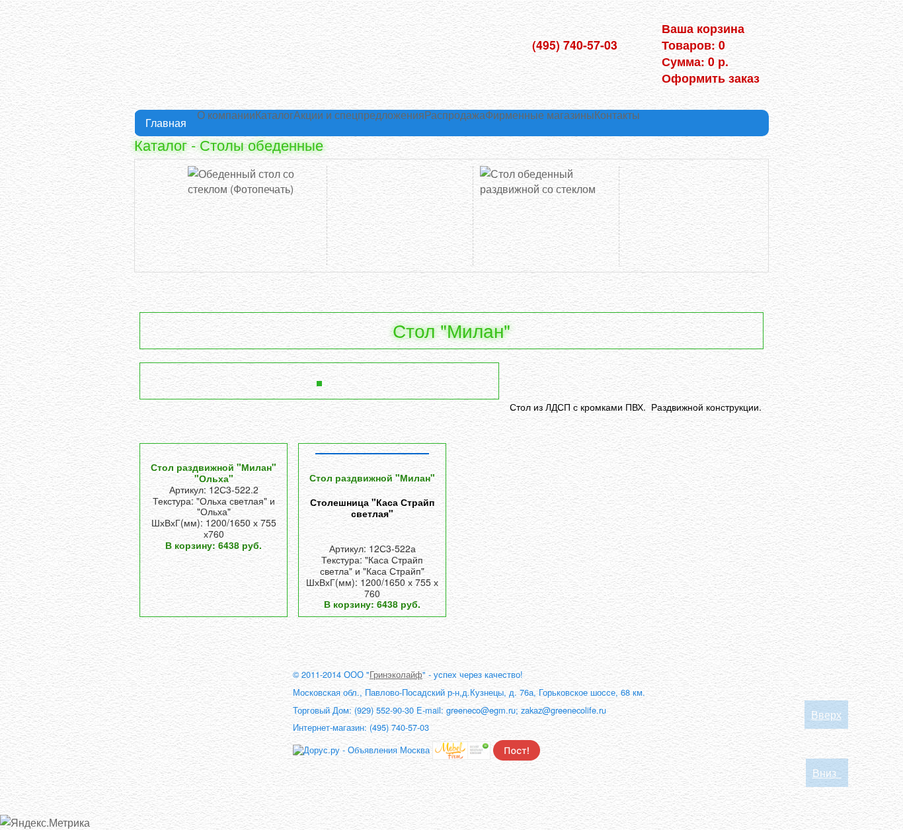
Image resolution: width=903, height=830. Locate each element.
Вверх (826, 714)
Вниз (827, 772)
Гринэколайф (396, 674)
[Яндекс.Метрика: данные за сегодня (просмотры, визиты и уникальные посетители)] (45, 822)
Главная (165, 122)
